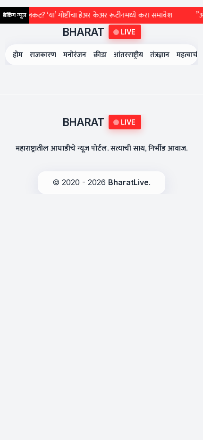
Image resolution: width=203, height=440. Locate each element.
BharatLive (128, 182)
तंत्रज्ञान (159, 55)
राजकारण (43, 55)
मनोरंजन (74, 55)
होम (18, 55)
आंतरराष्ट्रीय (128, 55)
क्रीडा (100, 55)
